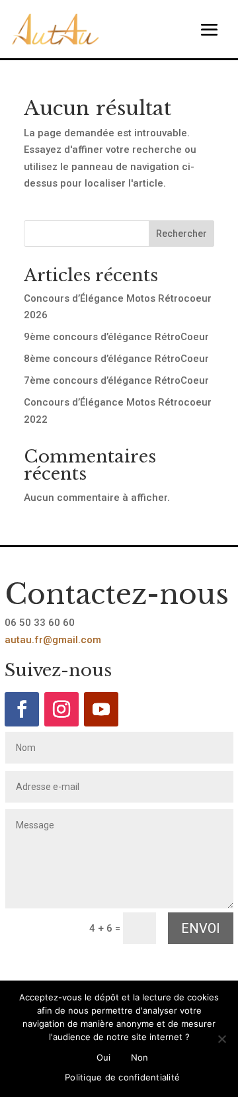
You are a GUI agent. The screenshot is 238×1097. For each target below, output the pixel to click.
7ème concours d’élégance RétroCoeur (116, 380)
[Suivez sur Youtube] (101, 709)
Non (140, 1057)
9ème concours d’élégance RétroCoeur (116, 337)
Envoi (200, 928)
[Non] (221, 1038)
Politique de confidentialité (122, 1077)
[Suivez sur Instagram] (61, 709)
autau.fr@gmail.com (53, 640)
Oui (104, 1057)
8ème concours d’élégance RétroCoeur (116, 359)
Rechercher (181, 233)
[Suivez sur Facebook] (22, 709)
